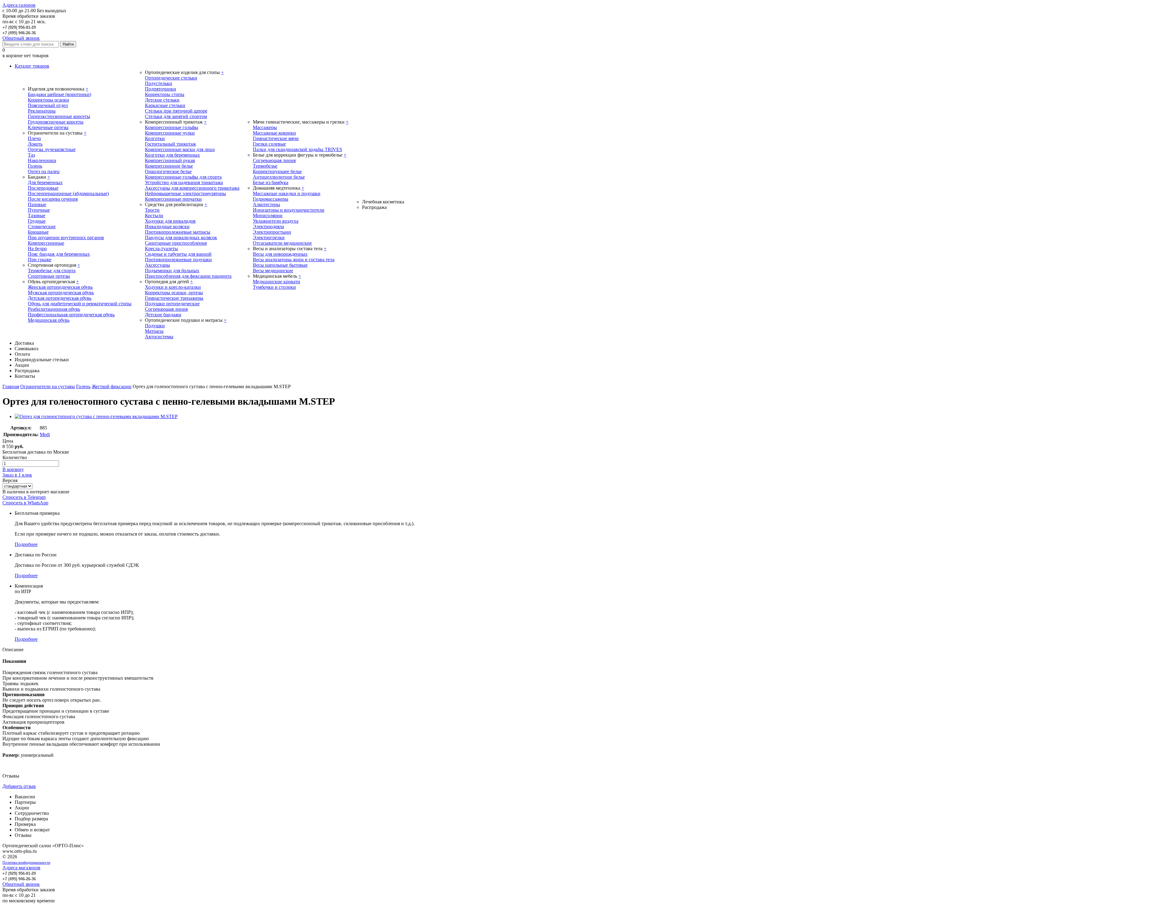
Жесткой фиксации (111, 386)
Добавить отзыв (19, 786)
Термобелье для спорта (52, 270)
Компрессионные (46, 243)
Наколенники (42, 160)
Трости (152, 210)
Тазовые (36, 215)
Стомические (42, 226)
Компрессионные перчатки (173, 199)
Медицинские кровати (276, 281)
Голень (35, 166)
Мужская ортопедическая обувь (61, 292)
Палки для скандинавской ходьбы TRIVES (297, 149)
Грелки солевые (269, 144)
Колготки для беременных (172, 155)
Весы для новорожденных (280, 254)
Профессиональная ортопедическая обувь (71, 314)
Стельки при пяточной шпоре (176, 110)
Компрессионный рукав (170, 160)
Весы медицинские (273, 270)
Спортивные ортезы (49, 276)
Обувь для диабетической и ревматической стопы (79, 303)
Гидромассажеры (270, 199)
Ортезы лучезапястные (52, 149)
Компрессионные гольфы (171, 127)
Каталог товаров (32, 66)
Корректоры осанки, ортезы (174, 292)
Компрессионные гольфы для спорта (183, 177)
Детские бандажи (163, 314)
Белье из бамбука (270, 182)
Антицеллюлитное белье (279, 177)
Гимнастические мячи (276, 138)
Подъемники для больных (172, 270)
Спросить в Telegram (24, 497)
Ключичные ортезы (48, 127)
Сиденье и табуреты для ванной (178, 254)
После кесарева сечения (53, 199)
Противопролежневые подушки (178, 259)
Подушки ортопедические (172, 303)
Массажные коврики (274, 133)
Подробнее (26, 544)
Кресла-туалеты (161, 248)
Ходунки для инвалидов (170, 221)
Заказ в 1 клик (17, 474)
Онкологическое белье (168, 171)
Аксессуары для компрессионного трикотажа (192, 188)
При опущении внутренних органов (66, 237)
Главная (10, 386)
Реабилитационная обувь (54, 309)
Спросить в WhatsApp (25, 502)
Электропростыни (272, 232)
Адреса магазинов (21, 867)
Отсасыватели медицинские (282, 243)
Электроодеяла (268, 226)
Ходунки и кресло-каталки (173, 287)
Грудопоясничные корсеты (55, 121)
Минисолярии (267, 215)
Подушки (155, 325)
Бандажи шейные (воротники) (59, 94)
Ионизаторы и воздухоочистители (288, 210)
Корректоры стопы (164, 94)
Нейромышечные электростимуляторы (185, 193)
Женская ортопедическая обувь (60, 287)
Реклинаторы (42, 110)
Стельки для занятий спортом (176, 116)
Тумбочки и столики (274, 287)
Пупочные (39, 210)
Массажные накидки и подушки (286, 193)
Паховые (37, 204)
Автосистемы (159, 336)
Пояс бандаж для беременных (59, 254)
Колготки (155, 138)
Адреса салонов (18, 5)
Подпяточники (160, 88)
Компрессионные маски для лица (180, 149)
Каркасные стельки (165, 105)
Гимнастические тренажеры (174, 298)
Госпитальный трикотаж (170, 144)
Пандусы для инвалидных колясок (181, 237)
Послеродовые (43, 188)
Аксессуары (157, 265)
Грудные (37, 221)
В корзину (13, 469)
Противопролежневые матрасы (177, 232)
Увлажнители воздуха (275, 221)
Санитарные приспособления (176, 243)
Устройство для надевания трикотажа (184, 182)
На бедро (37, 248)
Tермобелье (265, 166)
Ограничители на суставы (47, 386)
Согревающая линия (166, 309)
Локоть (35, 144)
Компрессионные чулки (170, 133)
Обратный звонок (21, 38)
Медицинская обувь (48, 320)
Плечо (34, 138)
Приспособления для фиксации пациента (188, 276)
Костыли (154, 215)
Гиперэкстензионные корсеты (59, 116)
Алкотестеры (266, 204)
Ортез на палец (44, 171)
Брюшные (38, 232)
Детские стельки (162, 99)
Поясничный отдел (48, 105)
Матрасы (154, 331)
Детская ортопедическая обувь (59, 298)
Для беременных (45, 182)
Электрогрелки (269, 237)
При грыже (39, 259)
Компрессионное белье (169, 166)
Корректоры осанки (48, 99)
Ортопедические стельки (171, 77)
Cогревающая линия (274, 160)
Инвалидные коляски (167, 226)
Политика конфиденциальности (26, 862)
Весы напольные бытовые (280, 265)
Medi (45, 434)
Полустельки (158, 83)
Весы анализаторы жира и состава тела (293, 259)
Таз (31, 155)
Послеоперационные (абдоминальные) (68, 193)
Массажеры (265, 127)
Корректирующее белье (277, 171)
